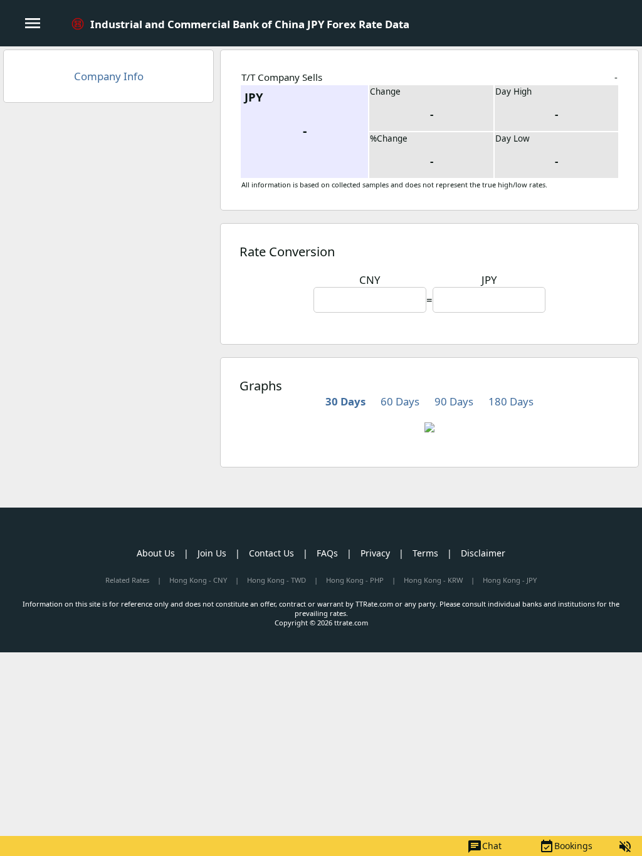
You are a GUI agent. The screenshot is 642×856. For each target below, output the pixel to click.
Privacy (375, 553)
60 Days (400, 401)
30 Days (345, 401)
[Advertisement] (108, 203)
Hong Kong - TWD (276, 580)
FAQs (327, 553)
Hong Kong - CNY (198, 580)
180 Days (511, 401)
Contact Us (271, 553)
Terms (425, 553)
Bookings (565, 846)
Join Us (211, 553)
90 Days (453, 401)
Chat (484, 846)
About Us (156, 553)
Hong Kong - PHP (355, 580)
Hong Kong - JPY (510, 580)
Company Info (109, 76)
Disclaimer (483, 553)
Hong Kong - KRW (433, 580)
